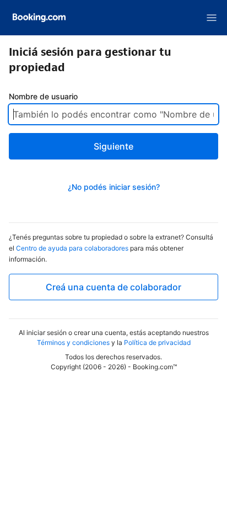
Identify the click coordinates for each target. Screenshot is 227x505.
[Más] (211, 17)
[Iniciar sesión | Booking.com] (39, 17)
